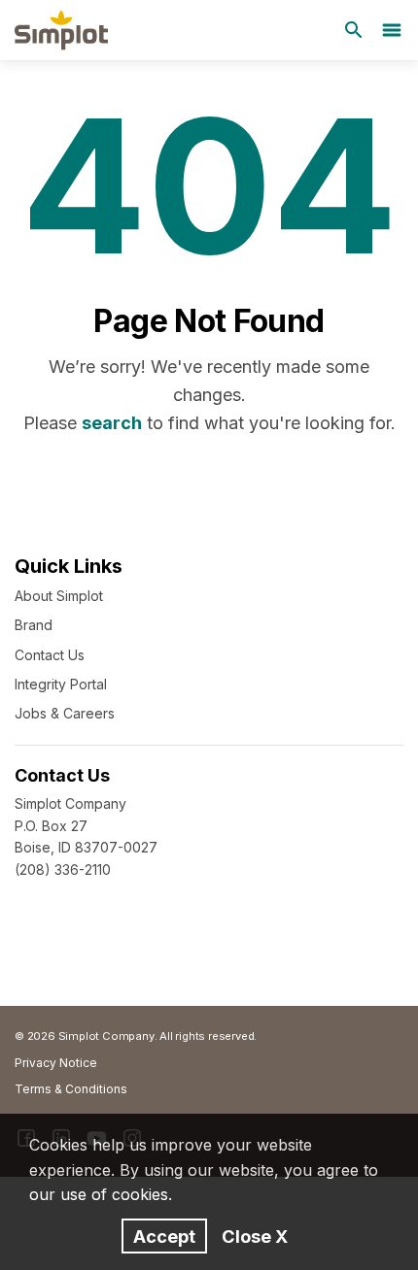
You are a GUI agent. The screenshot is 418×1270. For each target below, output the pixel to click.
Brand (33, 625)
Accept (164, 1236)
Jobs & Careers (65, 713)
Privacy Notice (56, 1062)
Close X (255, 1236)
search (112, 423)
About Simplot (59, 595)
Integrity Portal (61, 684)
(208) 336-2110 (63, 869)
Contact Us (50, 655)
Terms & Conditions (71, 1089)
